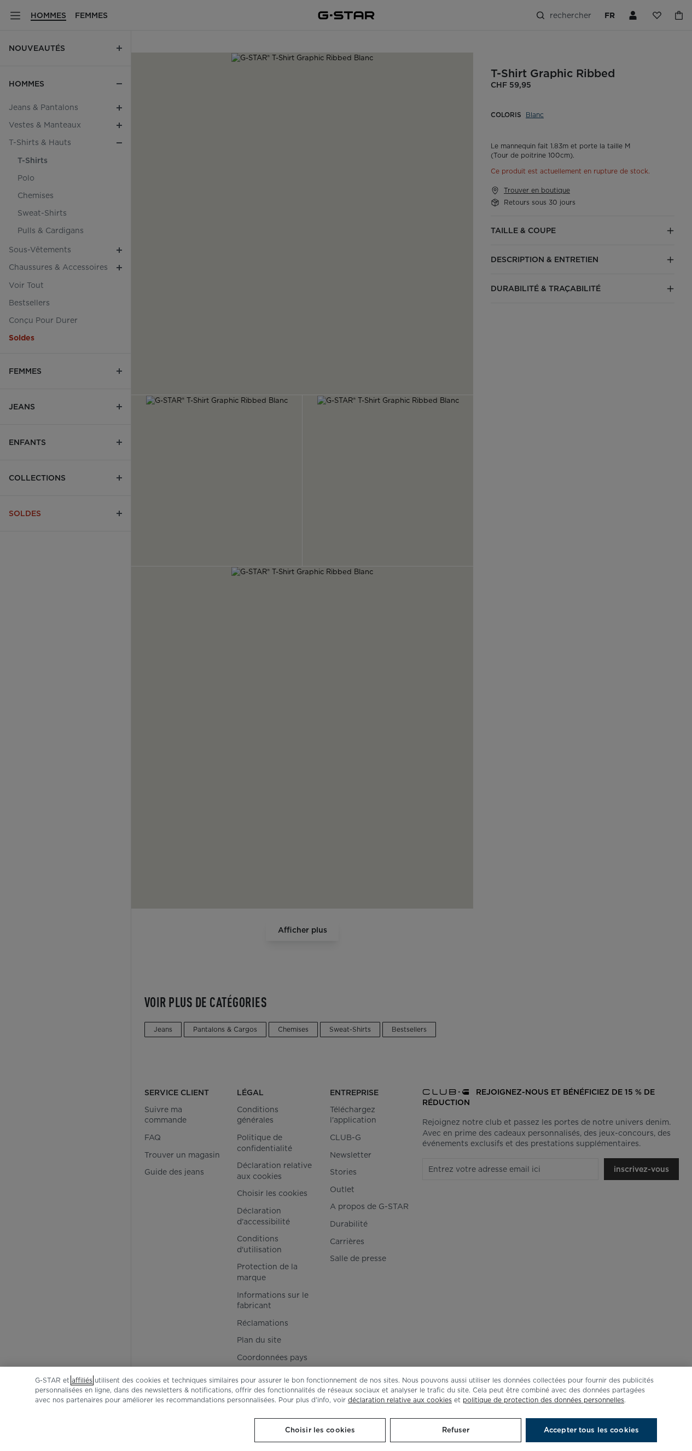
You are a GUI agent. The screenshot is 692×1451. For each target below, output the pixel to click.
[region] (346, 1409)
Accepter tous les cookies (591, 1430)
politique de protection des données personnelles (543, 1400)
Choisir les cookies (320, 1430)
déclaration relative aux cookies (400, 1400)
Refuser (456, 1430)
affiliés (82, 1380)
